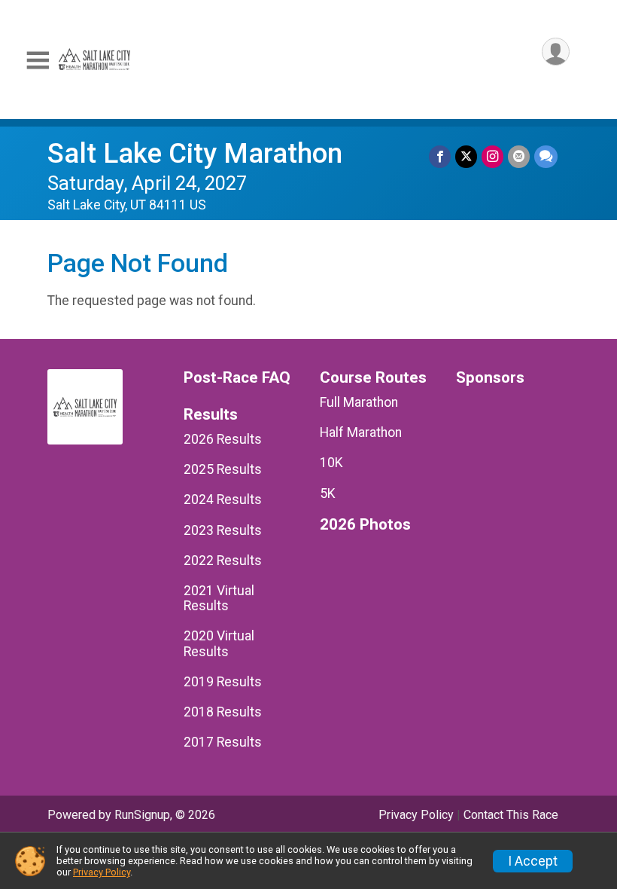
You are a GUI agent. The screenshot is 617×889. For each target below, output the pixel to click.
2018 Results (223, 711)
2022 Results (223, 560)
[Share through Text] (546, 156)
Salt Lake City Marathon (194, 153)
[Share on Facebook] (440, 156)
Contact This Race (511, 815)
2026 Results (223, 439)
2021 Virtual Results (219, 598)
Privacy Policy (416, 815)
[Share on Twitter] (466, 156)
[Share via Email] (519, 156)
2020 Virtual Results (219, 643)
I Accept (533, 861)
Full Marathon (359, 402)
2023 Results (223, 530)
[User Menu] (556, 52)
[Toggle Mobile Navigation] (38, 60)
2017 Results (223, 742)
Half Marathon (361, 432)
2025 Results (223, 469)
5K (328, 493)
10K (331, 462)
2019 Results (223, 681)
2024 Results (223, 499)
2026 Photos (365, 524)
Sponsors (490, 377)
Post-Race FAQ (237, 377)
